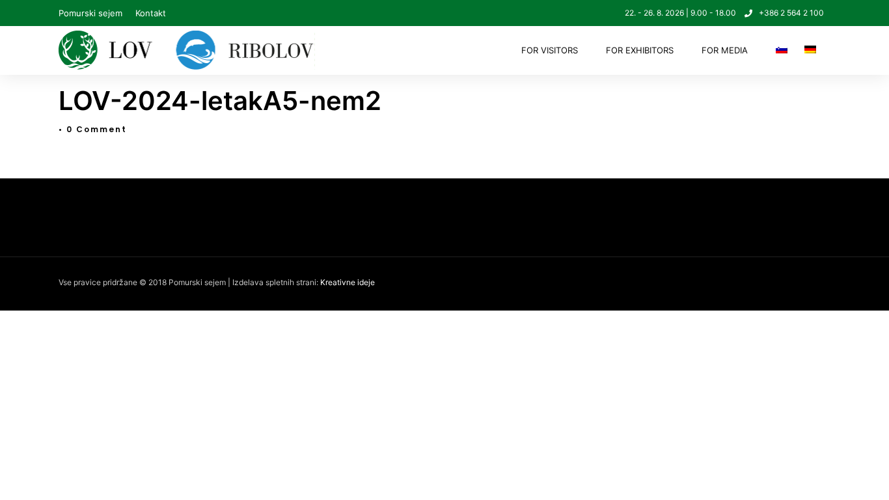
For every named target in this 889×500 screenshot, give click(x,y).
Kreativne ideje (347, 282)
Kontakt (150, 13)
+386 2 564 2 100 (791, 13)
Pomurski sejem (90, 13)
